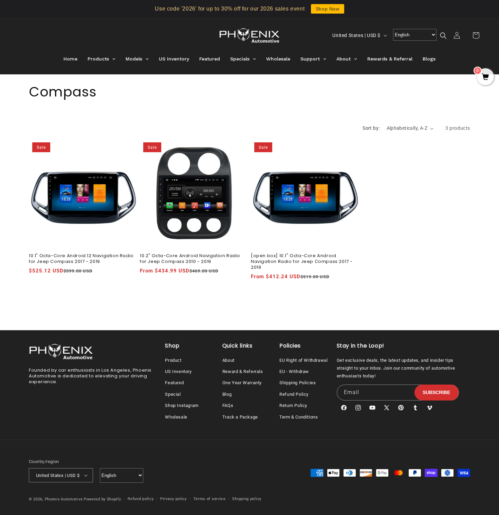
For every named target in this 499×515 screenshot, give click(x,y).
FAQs (227, 405)
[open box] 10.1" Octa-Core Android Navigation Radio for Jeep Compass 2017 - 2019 (302, 261)
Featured (174, 382)
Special (173, 394)
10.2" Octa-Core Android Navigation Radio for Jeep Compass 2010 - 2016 (190, 259)
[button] (447, 35)
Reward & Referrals (242, 371)
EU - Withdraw (294, 371)
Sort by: (371, 128)
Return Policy (293, 405)
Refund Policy (294, 394)
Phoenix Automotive (64, 499)
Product (173, 360)
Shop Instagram (181, 405)
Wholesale (176, 417)
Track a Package (240, 417)
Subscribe (436, 392)
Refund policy (140, 499)
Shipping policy (246, 499)
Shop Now (327, 9)
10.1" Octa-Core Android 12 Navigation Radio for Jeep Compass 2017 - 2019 (81, 259)
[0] (485, 77)
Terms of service (209, 499)
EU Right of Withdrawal (303, 360)
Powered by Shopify (102, 499)
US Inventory (178, 371)
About (228, 360)
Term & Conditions (298, 417)
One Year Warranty (242, 382)
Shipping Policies (297, 382)
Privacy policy (173, 499)
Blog (227, 394)
